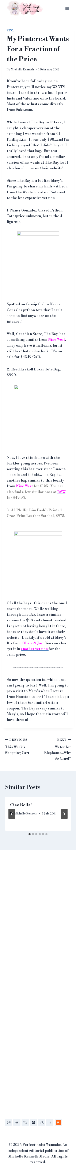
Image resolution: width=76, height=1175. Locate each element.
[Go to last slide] (11, 814)
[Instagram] (8, 1122)
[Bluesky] (25, 1122)
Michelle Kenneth (22, 69)
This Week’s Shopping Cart (17, 746)
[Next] (64, 814)
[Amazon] (41, 1122)
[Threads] (16, 1122)
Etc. (10, 30)
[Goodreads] (49, 1122)
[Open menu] (67, 8)
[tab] (29, 834)
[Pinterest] (33, 1122)
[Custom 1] (58, 1122)
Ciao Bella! (21, 805)
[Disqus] (38, 917)
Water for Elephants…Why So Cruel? (57, 749)
